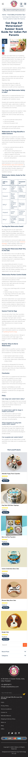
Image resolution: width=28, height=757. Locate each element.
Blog (2, 725)
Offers (2, 729)
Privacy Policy (5, 705)
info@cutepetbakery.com (10, 687)
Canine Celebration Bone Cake (10, 568)
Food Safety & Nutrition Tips (16, 14)
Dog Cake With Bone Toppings (10, 505)
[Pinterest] (4, 53)
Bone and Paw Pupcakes (8, 537)
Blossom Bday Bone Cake (9, 600)
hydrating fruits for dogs (10, 331)
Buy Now (5, 480)
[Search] (4, 10)
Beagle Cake (5, 632)
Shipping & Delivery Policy (8, 719)
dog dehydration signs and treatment (12, 164)
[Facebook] (4, 45)
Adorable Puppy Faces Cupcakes (11, 473)
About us (3, 722)
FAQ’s (2, 702)
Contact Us (4, 712)
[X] (4, 48)
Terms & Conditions (6, 709)
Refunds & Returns (6, 715)
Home (4, 14)
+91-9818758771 (6, 684)
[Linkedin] (4, 50)
